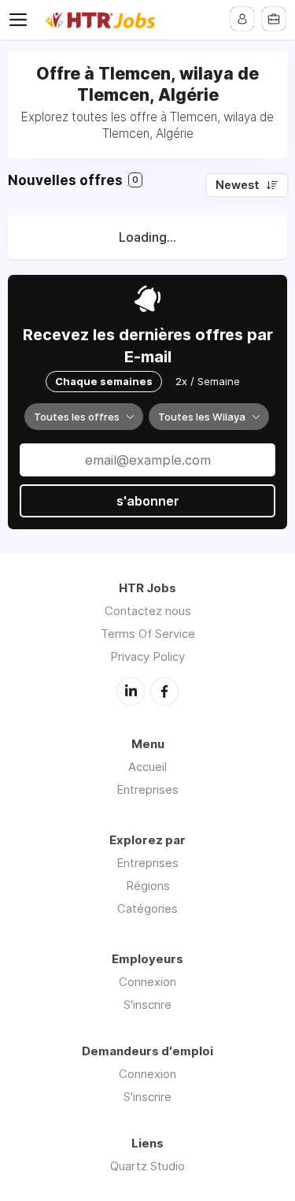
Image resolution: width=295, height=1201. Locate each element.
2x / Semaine (207, 381)
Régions (148, 885)
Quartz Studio (147, 1165)
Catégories (147, 908)
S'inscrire (147, 1004)
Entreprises (147, 789)
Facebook (164, 691)
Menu (21, 20)
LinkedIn (130, 691)
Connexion (147, 981)
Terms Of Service (148, 633)
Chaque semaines (104, 381)
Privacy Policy (147, 656)
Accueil (147, 766)
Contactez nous (148, 610)
